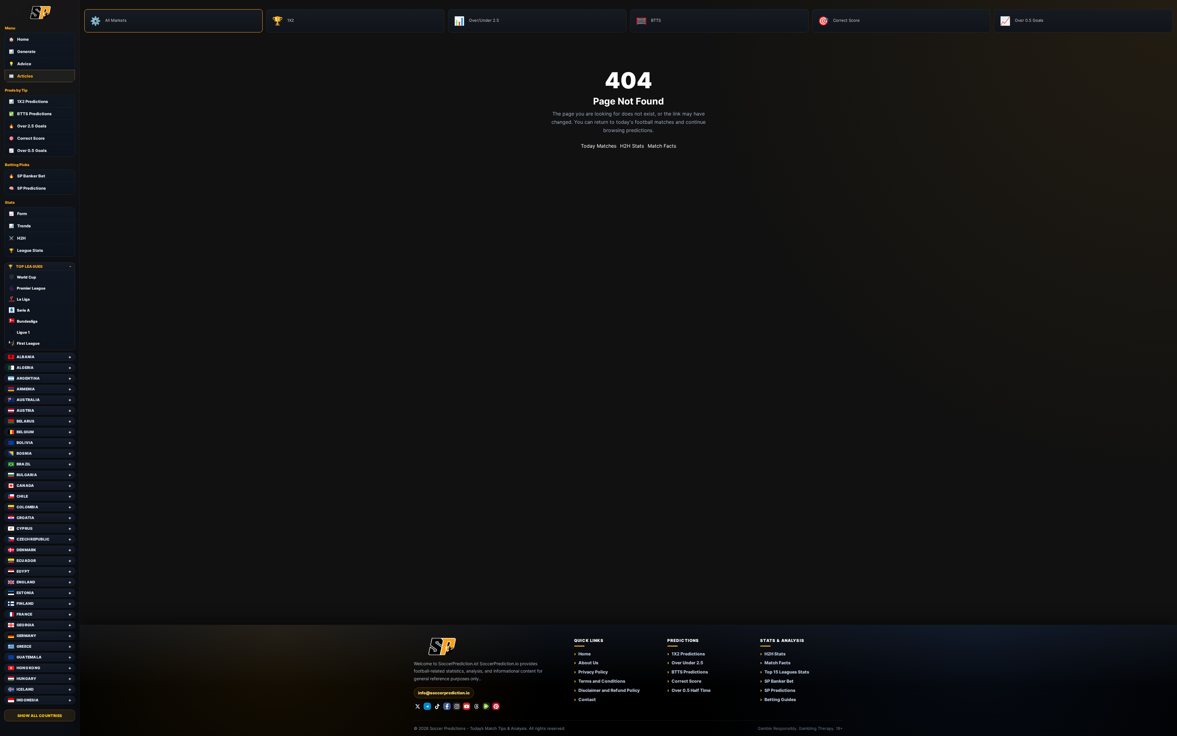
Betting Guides (780, 699)
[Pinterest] (496, 706)
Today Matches (598, 146)
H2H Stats (632, 146)
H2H (17, 238)
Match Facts (662, 146)
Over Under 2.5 (687, 662)
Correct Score (27, 138)
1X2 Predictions (28, 101)
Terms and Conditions (601, 681)
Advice (20, 63)
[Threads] (476, 706)
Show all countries (39, 715)
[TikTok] (437, 706)
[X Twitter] (417, 706)
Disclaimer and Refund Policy (609, 690)
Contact (587, 699)
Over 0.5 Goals (28, 150)
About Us (588, 662)
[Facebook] (447, 706)
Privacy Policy (593, 671)
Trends (20, 225)
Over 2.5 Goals (27, 125)
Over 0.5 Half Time (691, 690)
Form (18, 213)
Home (19, 39)
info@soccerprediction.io (444, 692)
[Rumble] (486, 706)
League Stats (26, 250)
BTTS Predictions (30, 113)
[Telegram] (427, 706)
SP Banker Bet (27, 175)
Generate (22, 51)
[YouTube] (466, 706)
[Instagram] (456, 706)
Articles (21, 76)
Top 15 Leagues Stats (786, 671)
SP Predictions (27, 188)
